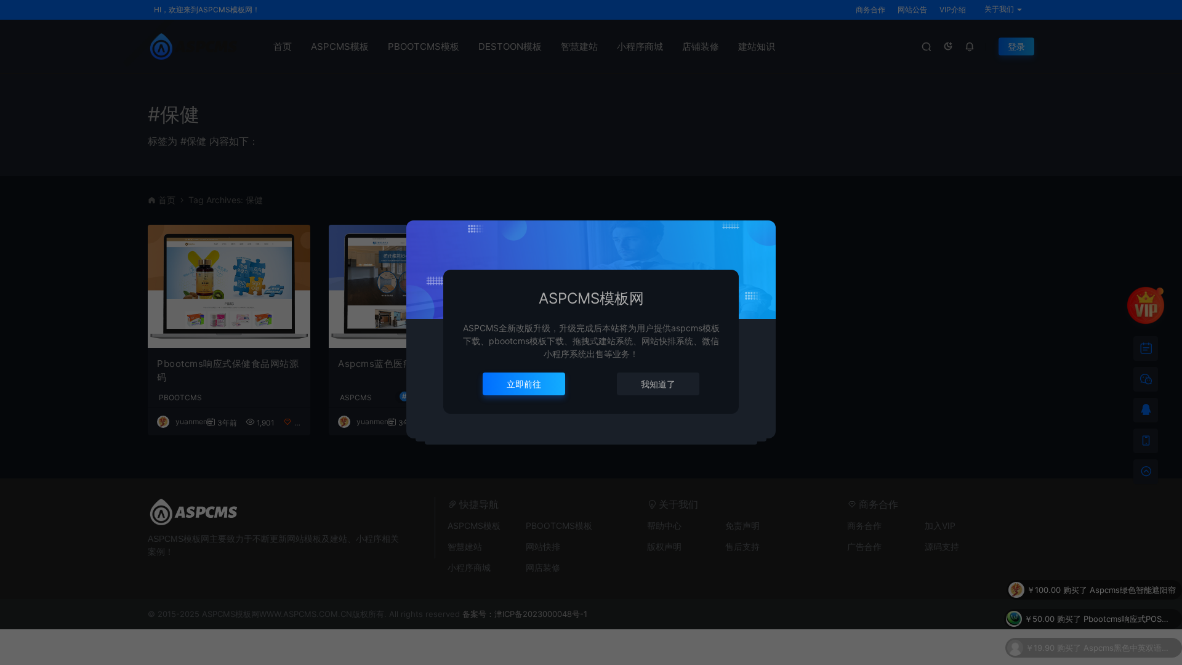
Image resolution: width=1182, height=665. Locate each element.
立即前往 (524, 384)
